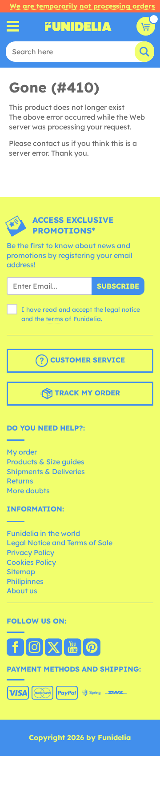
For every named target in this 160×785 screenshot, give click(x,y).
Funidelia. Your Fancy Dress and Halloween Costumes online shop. (78, 26)
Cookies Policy (31, 562)
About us (22, 590)
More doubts (28, 490)
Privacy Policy (30, 552)
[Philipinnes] (15, 648)
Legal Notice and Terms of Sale (59, 542)
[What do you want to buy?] (13, 26)
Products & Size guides (45, 461)
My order (22, 451)
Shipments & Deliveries (46, 471)
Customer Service (86, 359)
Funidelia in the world (43, 533)
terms (54, 319)
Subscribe (118, 286)
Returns (20, 480)
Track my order (86, 392)
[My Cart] (145, 26)
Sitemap (21, 571)
